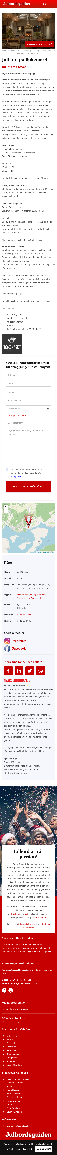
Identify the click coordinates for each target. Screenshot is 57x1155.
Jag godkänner (43, 1149)
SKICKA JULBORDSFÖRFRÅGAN (28, 486)
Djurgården (12, 1035)
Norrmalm (11, 1046)
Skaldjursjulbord (37, 594)
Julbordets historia (26, 924)
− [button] (5, 510)
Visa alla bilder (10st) (38, 44)
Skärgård (21, 598)
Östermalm (12, 1043)
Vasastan (11, 1039)
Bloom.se (32, 1022)
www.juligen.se (39, 917)
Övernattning (23, 594)
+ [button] (5, 506)
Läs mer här (27, 1149)
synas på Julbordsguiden (39, 951)
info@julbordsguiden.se (20, 979)
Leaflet (39, 552)
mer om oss (22, 1009)
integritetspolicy (13, 476)
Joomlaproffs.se (19, 1022)
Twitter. (27, 914)
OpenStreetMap (49, 552)
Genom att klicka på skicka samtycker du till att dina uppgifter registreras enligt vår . (27, 473)
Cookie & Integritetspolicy (18, 1125)
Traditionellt (36, 598)
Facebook (15, 914)
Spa (28, 598)
